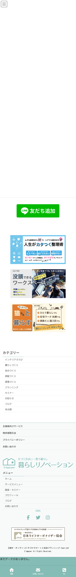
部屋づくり (10, 376)
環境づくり (10, 382)
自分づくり (10, 370)
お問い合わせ (11, 506)
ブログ (8, 404)
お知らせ (9, 398)
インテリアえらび (14, 359)
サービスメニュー (14, 484)
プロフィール (11, 495)
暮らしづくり (11, 365)
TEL (64, 574)
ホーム (8, 479)
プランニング (11, 387)
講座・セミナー (12, 489)
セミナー (9, 393)
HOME (11, 574)
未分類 (8, 409)
